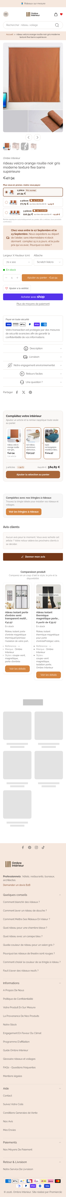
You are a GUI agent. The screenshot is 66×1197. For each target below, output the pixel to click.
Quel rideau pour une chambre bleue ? (25, 927)
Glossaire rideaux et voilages (19, 1058)
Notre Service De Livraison (18, 1169)
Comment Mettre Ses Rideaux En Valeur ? (26, 919)
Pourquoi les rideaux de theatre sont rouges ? (29, 953)
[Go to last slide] (28, 137)
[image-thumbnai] (7, 146)
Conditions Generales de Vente (20, 1112)
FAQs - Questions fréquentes (19, 1067)
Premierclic (55, 1192)
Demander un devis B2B (16, 885)
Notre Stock (10, 1024)
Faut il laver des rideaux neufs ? (21, 970)
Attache (38, 255)
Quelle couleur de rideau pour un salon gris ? (28, 944)
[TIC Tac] (43, 847)
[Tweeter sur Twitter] (23, 392)
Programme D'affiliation (16, 1041)
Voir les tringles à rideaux (24, 511)
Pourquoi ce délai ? (41, 245)
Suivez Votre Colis (13, 1104)
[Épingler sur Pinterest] (30, 392)
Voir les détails (17, 668)
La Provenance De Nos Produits (21, 1016)
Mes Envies (9, 1130)
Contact (7, 1095)
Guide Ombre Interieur (15, 1050)
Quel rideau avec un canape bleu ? (23, 936)
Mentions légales (12, 1076)
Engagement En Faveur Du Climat (22, 1033)
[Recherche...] (57, 25)
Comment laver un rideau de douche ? (25, 910)
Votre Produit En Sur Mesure (19, 1007)
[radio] (33, 192)
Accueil (9, 34)
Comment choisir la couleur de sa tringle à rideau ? (32, 962)
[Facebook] (22, 847)
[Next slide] (37, 137)
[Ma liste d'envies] (61, 14)
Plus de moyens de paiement (33, 304)
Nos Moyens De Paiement (17, 1149)
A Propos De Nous (13, 990)
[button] (42, 277)
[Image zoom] (33, 87)
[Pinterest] (29, 847)
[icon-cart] (55, 14)
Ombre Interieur (22, 1192)
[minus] (6, 277)
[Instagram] (36, 847)
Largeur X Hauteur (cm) (16, 255)
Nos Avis (8, 1121)
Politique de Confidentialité (18, 998)
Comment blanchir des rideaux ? (21, 902)
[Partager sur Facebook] (17, 392)
